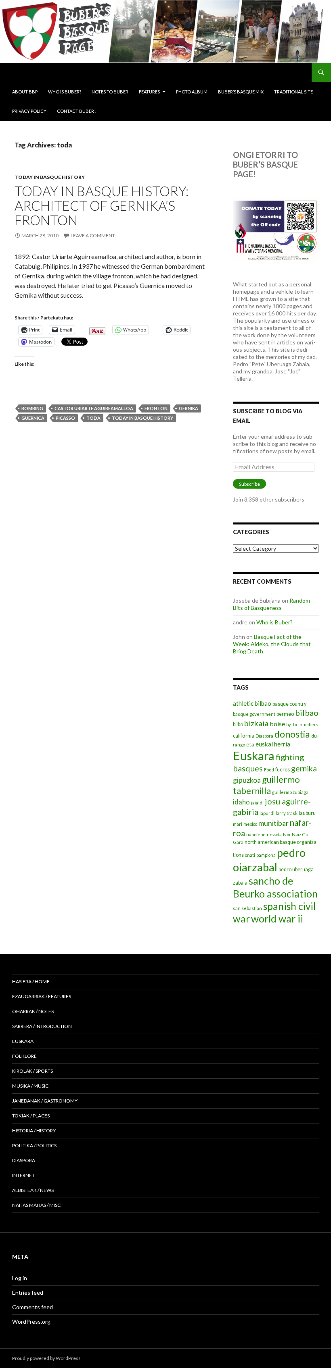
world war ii (277, 918)
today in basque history (50, 177)
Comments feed (32, 1307)
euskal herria (273, 744)
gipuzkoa (247, 779)
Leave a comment (93, 235)
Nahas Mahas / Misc (36, 1205)
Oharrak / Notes (33, 1011)
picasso (65, 418)
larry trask (286, 813)
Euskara (253, 755)
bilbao (306, 712)
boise (277, 724)
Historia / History (34, 1131)
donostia (292, 734)
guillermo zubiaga (290, 792)
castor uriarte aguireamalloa (93, 408)
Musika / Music (30, 1086)
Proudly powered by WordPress (46, 1358)
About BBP (25, 91)
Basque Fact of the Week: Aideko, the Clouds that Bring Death (272, 644)
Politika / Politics (34, 1145)
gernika (188, 408)
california (243, 735)
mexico (250, 824)
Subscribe (249, 484)
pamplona (266, 855)
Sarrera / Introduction (42, 1026)
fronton (156, 408)
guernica (32, 418)
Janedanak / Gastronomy (45, 1101)
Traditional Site (293, 91)
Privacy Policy (29, 111)
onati (250, 855)
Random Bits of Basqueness (271, 604)
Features (149, 91)
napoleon (256, 834)
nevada (274, 834)
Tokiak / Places (31, 1116)
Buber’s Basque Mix (241, 91)
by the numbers (302, 724)
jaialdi (257, 802)
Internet (23, 1175)
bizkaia (256, 723)
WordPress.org (31, 1321)
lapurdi (267, 813)
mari (237, 824)
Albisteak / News (33, 1190)
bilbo (238, 724)
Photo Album (191, 91)
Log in (19, 1278)
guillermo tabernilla (266, 785)
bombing (32, 408)
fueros (282, 770)
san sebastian (247, 908)
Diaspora (264, 735)
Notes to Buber (110, 91)
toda (93, 418)
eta (250, 744)
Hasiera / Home (31, 981)
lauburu (307, 813)
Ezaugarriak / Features (41, 996)
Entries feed (27, 1292)
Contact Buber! (76, 111)
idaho (241, 802)
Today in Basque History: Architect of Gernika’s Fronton (102, 205)
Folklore (24, 1056)
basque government (254, 714)
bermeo (285, 714)
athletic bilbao (252, 703)
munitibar (273, 823)
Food (269, 769)
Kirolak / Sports (32, 1071)
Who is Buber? (64, 91)
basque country (289, 704)
